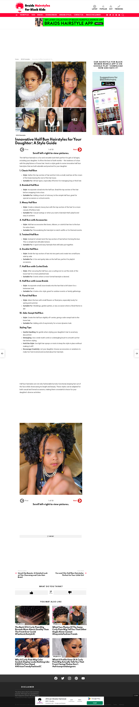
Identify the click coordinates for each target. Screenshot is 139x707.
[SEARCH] (123, 15)
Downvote (69, 592)
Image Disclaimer (93, 15)
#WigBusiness (20, 624)
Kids (33, 15)
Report (51, 536)
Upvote (31, 592)
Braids (40, 15)
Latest (94, 9)
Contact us (78, 15)
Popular (103, 9)
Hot (111, 9)
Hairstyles (24, 15)
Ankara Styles (65, 15)
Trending (119, 9)
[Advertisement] (69, 44)
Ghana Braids (51, 15)
